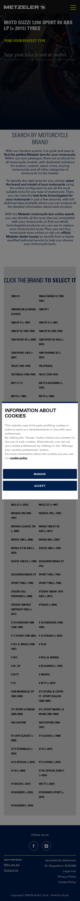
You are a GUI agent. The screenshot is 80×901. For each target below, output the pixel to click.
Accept (40, 486)
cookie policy (18, 458)
